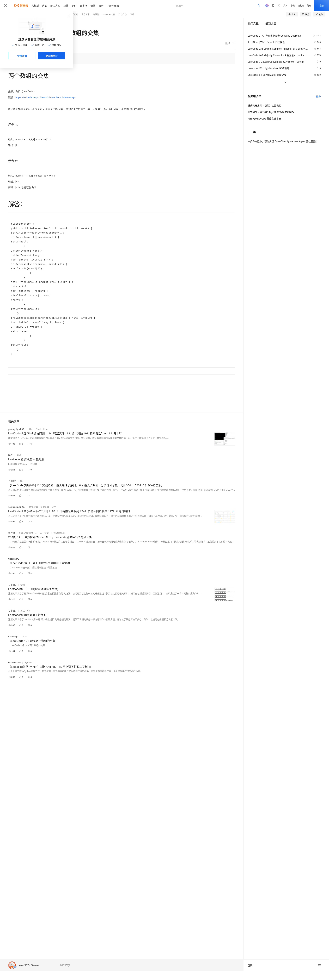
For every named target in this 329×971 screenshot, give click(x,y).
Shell (38, 429)
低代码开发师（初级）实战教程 (264, 105)
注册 (309, 5)
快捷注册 (22, 56)
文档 (285, 5)
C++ (29, 610)
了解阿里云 (113, 5)
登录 (322, 5)
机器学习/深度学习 (28, 532)
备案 (293, 5)
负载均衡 (44, 506)
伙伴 (92, 5)
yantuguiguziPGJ (16, 429)
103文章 (65, 965)
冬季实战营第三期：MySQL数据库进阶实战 (271, 112)
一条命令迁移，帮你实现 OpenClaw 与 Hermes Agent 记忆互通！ (283, 141)
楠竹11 (11, 532)
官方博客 (85, 14)
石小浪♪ (12, 584)
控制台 (301, 5)
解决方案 (55, 5)
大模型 (35, 5)
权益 (65, 5)
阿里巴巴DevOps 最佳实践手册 (264, 118)
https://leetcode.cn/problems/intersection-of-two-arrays (45, 97)
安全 (54, 506)
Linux (46, 429)
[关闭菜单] (5, 5)
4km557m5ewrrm (29, 965)
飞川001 (12, 480)
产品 (44, 5)
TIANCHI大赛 (109, 14)
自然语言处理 (58, 532)
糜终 (10, 455)
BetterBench (14, 662)
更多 (318, 96)
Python (28, 662)
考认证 (96, 14)
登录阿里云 (52, 55)
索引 (22, 584)
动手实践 (74, 14)
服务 (101, 5)
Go (21, 480)
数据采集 (33, 506)
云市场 (83, 5)
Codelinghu (13, 558)
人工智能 (44, 532)
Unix (31, 429)
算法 (19, 455)
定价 (74, 5)
